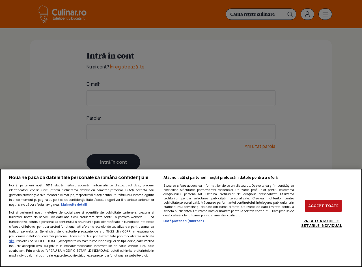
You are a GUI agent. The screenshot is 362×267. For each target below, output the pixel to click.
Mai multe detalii (74, 204)
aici (11, 240)
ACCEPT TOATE (323, 205)
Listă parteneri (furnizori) (183, 221)
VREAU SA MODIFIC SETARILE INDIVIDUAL (321, 223)
